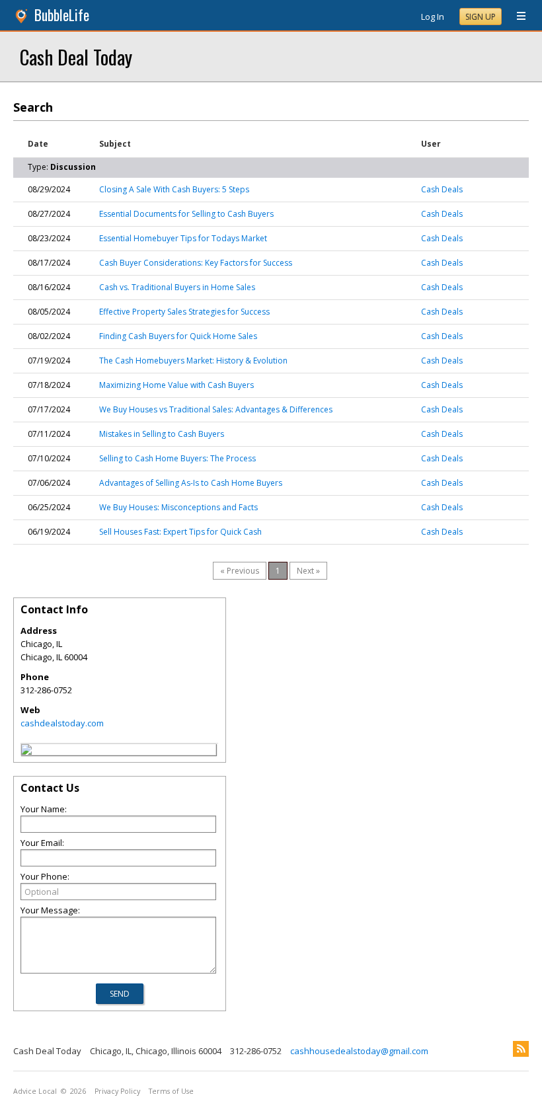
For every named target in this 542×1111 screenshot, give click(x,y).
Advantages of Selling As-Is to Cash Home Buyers (190, 482)
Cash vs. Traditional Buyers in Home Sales (177, 287)
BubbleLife (61, 15)
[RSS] (521, 1049)
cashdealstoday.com (62, 723)
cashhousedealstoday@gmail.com (359, 1051)
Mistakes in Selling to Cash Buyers (161, 434)
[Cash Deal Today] (26, 751)
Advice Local (35, 1091)
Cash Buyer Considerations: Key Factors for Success (195, 262)
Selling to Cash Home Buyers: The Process (177, 458)
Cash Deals (442, 189)
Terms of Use (171, 1091)
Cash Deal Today (76, 56)
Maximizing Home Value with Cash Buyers (176, 385)
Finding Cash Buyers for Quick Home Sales (178, 336)
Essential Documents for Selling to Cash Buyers (186, 213)
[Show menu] (516, 16)
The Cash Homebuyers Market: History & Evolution (193, 360)
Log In (432, 16)
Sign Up (480, 16)
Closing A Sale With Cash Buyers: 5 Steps (174, 189)
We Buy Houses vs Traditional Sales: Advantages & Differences (215, 409)
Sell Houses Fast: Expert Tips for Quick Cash (180, 531)
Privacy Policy (117, 1091)
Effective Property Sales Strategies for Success (184, 311)
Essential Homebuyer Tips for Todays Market (183, 238)
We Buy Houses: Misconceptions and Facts (178, 507)
